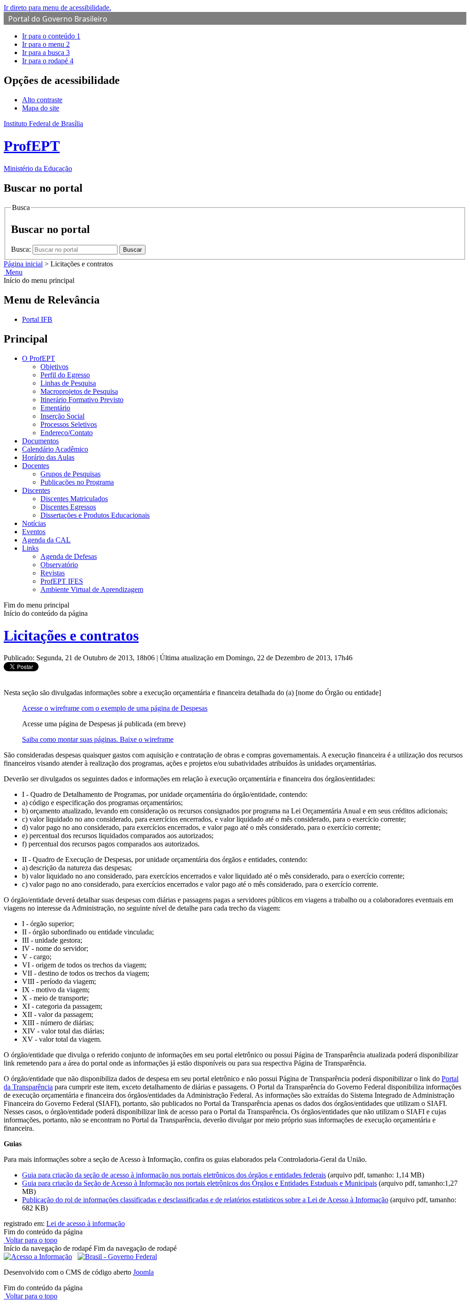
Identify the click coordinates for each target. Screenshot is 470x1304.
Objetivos (54, 366)
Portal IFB (37, 319)
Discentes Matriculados (74, 499)
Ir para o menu (46, 44)
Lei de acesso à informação (85, 1223)
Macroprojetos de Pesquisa (79, 391)
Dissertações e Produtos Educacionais (95, 515)
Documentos (40, 441)
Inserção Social (62, 416)
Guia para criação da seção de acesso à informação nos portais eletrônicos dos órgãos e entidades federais (174, 1175)
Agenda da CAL (46, 540)
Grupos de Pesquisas (70, 474)
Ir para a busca (46, 52)
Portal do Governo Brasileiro (57, 19)
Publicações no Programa (77, 482)
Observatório (59, 565)
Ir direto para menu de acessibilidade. (57, 7)
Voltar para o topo (30, 1240)
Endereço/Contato (66, 433)
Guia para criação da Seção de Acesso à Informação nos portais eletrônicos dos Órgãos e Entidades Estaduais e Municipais (199, 1183)
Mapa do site (40, 108)
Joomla (143, 1272)
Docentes (35, 466)
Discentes (36, 490)
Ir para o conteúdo (51, 36)
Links (30, 548)
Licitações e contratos (71, 635)
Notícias (34, 523)
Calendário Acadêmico (55, 449)
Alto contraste (42, 100)
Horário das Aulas (48, 457)
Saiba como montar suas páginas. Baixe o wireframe (97, 739)
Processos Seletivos (68, 424)
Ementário (55, 408)
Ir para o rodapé (47, 61)
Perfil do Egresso (65, 375)
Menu (13, 272)
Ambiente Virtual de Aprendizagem (91, 589)
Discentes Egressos (68, 507)
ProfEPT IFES (61, 581)
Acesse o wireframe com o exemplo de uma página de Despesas (114, 708)
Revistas (52, 573)
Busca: (22, 249)
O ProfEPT (38, 358)
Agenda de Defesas (68, 556)
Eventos (33, 532)
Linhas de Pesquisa (68, 383)
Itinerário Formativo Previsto (81, 399)
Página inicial (23, 264)
